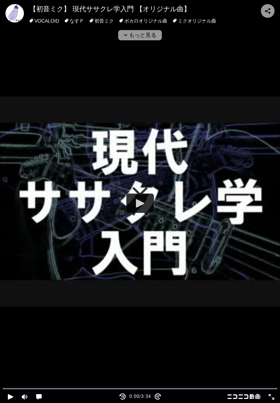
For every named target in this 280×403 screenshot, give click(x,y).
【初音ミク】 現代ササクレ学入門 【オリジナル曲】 (110, 9)
